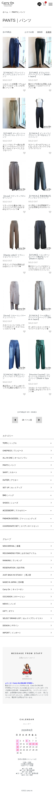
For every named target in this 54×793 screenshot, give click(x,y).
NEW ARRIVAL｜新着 (11, 546)
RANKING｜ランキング (12, 560)
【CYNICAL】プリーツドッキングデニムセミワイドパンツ (14, 74)
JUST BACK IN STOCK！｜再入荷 (17, 575)
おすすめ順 (29, 32)
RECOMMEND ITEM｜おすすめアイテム (19, 553)
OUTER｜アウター (10, 480)
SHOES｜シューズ (10, 503)
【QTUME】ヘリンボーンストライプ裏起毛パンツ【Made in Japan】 (39, 257)
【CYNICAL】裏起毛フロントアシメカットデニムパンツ (14, 376)
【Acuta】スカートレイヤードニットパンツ (14, 316)
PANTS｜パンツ (18, 12)
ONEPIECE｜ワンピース (13, 451)
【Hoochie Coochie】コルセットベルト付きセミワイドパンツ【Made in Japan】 (39, 377)
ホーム (5, 12)
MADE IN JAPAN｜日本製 (13, 582)
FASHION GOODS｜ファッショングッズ (19, 518)
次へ (39, 420)
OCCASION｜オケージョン (14, 597)
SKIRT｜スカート (10, 472)
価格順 (40, 32)
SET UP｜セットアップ (12, 487)
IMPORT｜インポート (12, 633)
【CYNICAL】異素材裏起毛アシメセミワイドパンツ (39, 197)
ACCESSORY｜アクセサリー (15, 510)
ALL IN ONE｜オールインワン (15, 458)
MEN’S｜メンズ (9, 604)
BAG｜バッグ (8, 495)
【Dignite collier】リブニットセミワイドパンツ (14, 256)
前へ (15, 420)
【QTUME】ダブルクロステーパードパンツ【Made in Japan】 (39, 74)
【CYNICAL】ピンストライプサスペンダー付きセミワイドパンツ (39, 135)
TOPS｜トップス (10, 443)
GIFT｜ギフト (8, 611)
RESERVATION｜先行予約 (14, 568)
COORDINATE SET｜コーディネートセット (21, 526)
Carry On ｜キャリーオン (13, 589)
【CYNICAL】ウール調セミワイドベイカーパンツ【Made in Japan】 (39, 317)
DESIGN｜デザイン (11, 625)
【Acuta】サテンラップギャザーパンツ (14, 197)
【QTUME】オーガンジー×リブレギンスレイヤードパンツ (14, 135)
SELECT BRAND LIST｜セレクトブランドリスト (23, 618)
